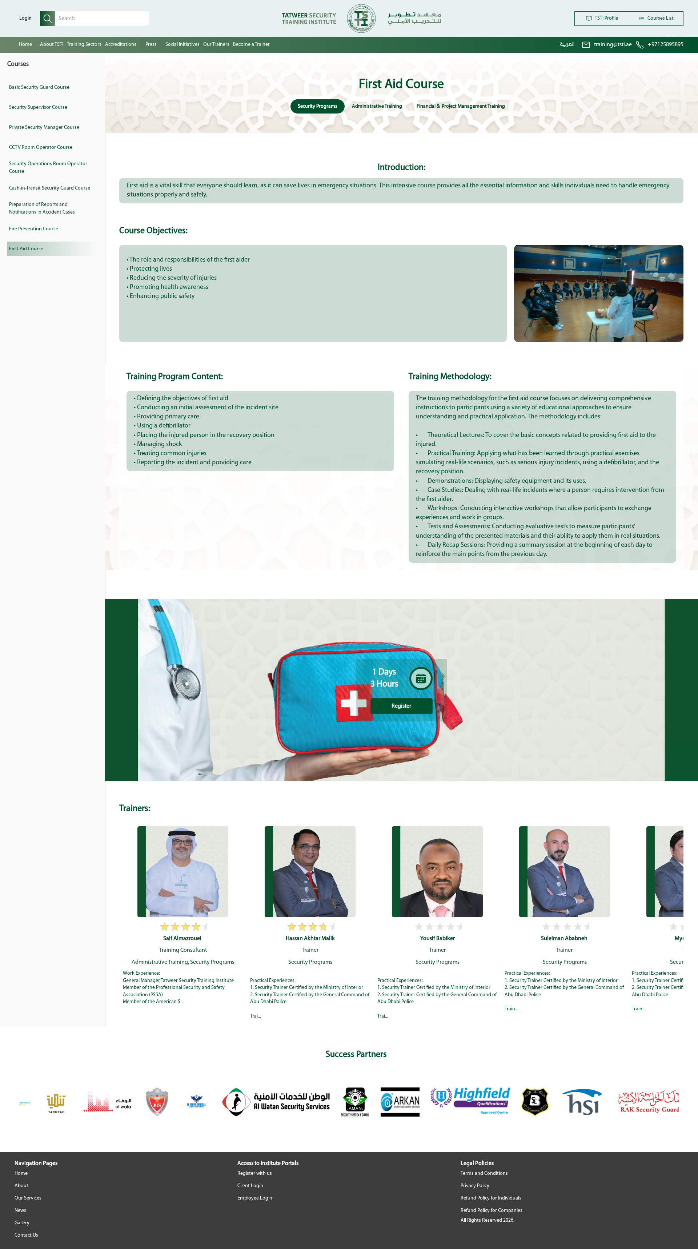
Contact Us (26, 1235)
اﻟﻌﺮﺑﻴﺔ (567, 44)
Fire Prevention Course (33, 229)
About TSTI (51, 44)
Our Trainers (216, 44)
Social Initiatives (182, 44)
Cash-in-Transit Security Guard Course (49, 188)
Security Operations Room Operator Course (48, 167)
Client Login (250, 1186)
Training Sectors (84, 44)
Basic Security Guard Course (39, 87)
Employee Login (254, 1198)
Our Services (28, 1198)
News (20, 1210)
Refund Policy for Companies (491, 1210)
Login (25, 18)
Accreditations (120, 44)
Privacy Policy (475, 1186)
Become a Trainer (251, 44)
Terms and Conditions (484, 1173)
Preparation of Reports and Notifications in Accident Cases (42, 208)
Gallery (22, 1223)
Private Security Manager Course (44, 127)
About (21, 1186)
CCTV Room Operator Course (40, 147)
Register (401, 706)
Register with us (254, 1173)
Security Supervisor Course (38, 107)
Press (151, 44)
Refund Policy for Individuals (491, 1198)
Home (25, 44)
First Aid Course (26, 249)
